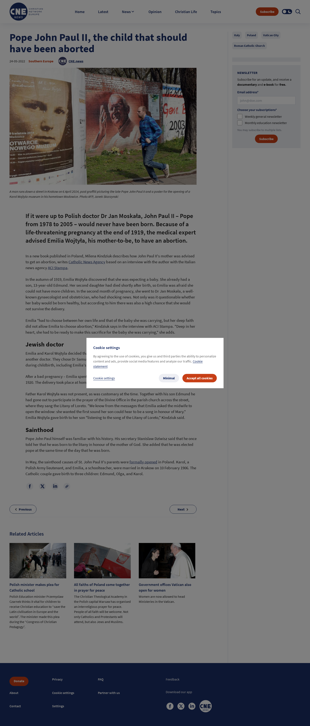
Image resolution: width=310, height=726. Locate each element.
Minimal (169, 378)
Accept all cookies (200, 378)
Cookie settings (104, 378)
